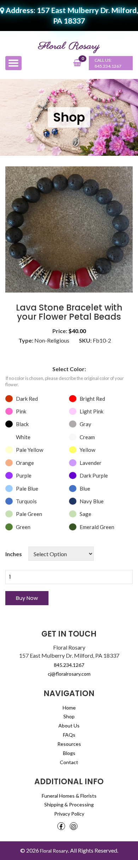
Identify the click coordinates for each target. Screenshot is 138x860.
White (23, 437)
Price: (59, 330)
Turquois (26, 501)
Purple (23, 475)
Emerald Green (97, 527)
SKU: (85, 340)
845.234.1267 (107, 66)
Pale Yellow (29, 450)
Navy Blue (92, 501)
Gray (85, 424)
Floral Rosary (54, 851)
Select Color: (69, 369)
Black (22, 424)
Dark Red (27, 398)
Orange (25, 463)
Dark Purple (94, 475)
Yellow (87, 450)
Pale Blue (27, 488)
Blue (85, 488)
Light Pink (91, 411)
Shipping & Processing (69, 804)
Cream (87, 437)
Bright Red (92, 398)
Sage (85, 514)
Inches (13, 554)
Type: (25, 340)
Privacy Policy (69, 814)
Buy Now (27, 598)
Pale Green (29, 514)
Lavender (91, 463)
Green (23, 527)
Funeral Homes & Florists (69, 796)
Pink (21, 411)
